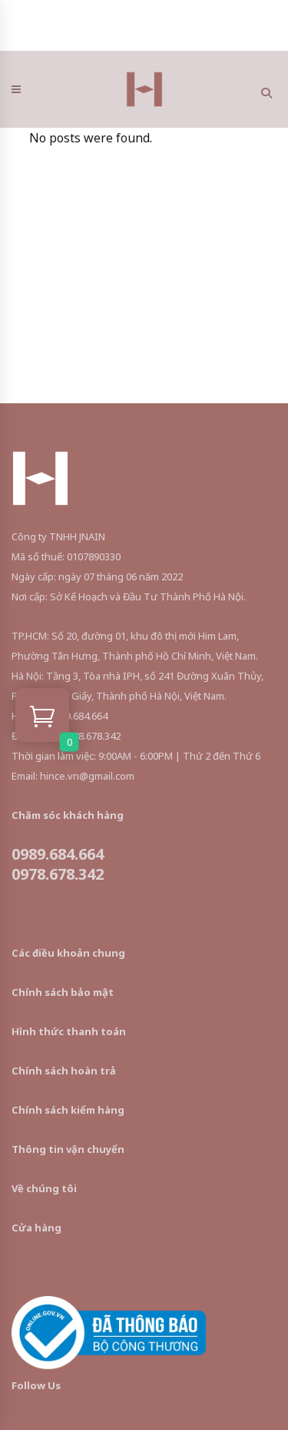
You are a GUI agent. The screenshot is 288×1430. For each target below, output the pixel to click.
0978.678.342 (58, 874)
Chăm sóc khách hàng (68, 815)
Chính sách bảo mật (63, 992)
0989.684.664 (58, 854)
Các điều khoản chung (68, 953)
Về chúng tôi (44, 1188)
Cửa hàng (36, 1228)
